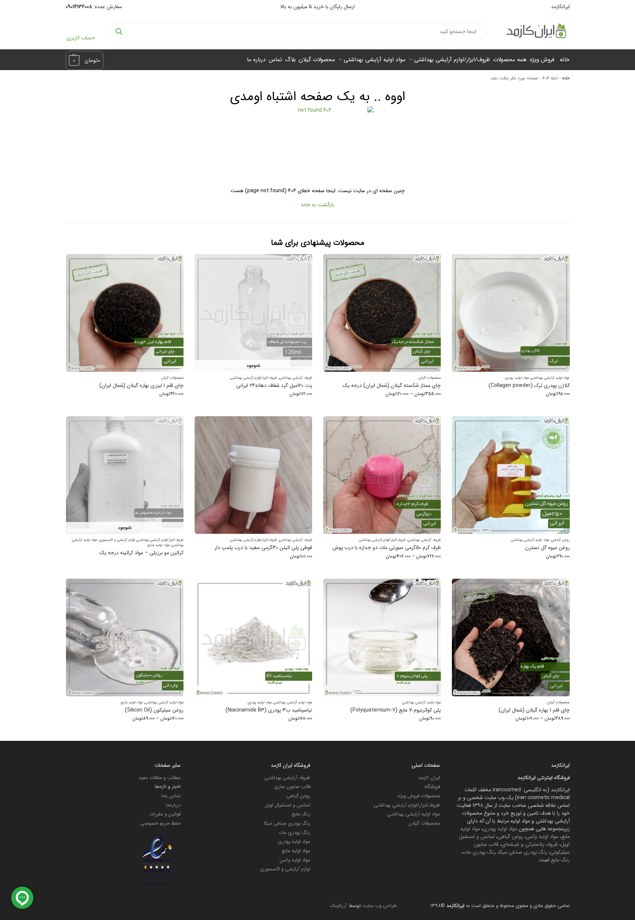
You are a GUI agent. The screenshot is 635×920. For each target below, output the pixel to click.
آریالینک (338, 906)
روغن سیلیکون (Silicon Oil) (154, 710)
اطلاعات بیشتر (125, 565)
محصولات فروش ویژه (419, 796)
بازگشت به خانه (317, 205)
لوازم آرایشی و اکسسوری (117, 540)
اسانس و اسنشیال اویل (287, 805)
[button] (85, 60)
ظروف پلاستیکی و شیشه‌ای (530, 844)
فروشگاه (432, 787)
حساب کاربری (80, 38)
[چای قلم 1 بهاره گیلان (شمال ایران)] (510, 637)
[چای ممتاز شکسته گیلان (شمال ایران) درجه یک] (382, 313)
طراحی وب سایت (379, 906)
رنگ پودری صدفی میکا (523, 852)
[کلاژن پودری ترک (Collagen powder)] (510, 313)
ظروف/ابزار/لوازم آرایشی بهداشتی (253, 378)
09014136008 (79, 7)
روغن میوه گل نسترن (547, 548)
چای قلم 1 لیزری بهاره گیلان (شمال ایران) (141, 386)
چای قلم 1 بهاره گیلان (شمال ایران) (534, 710)
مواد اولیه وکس (542, 836)
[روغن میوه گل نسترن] (510, 475)
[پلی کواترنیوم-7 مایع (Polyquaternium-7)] (382, 637)
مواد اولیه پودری (517, 378)
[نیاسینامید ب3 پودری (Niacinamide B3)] (253, 637)
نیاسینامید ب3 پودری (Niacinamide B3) (268, 710)
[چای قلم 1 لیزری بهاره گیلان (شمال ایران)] (124, 313)
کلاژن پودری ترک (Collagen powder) (529, 386)
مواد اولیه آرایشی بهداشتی (550, 378)
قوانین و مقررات (165, 814)
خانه (566, 78)
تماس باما (171, 796)
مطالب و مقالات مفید (160, 778)
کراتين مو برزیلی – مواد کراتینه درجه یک (141, 553)
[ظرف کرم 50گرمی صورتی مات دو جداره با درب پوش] (382, 475)
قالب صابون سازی (292, 787)
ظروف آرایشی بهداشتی (295, 378)
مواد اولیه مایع (158, 545)
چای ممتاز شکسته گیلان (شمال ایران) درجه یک (392, 386)
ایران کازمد (429, 778)
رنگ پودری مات (479, 852)
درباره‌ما (173, 805)
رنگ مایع (560, 860)
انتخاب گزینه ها (510, 408)
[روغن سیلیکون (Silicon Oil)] (124, 637)
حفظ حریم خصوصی (160, 823)
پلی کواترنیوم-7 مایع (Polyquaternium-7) (395, 710)
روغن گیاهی (561, 540)
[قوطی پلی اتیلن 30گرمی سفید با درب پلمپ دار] (253, 475)
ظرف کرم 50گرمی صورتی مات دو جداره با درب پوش (387, 548)
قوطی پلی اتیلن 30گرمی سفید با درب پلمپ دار (263, 548)
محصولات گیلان (430, 378)
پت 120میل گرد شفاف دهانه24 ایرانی (274, 386)
